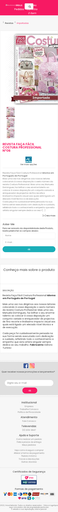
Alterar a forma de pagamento (29, 453)
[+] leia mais (49, 215)
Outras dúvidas (29, 461)
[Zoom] (10, 112)
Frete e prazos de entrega (29, 442)
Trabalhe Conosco (29, 409)
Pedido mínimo (29, 456)
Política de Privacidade (29, 412)
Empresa (29, 406)
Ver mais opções (28, 164)
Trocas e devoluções (29, 459)
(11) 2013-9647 (29, 430)
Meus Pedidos (19, 7)
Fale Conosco (29, 421)
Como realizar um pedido (29, 439)
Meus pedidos (29, 445)
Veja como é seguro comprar (29, 450)
